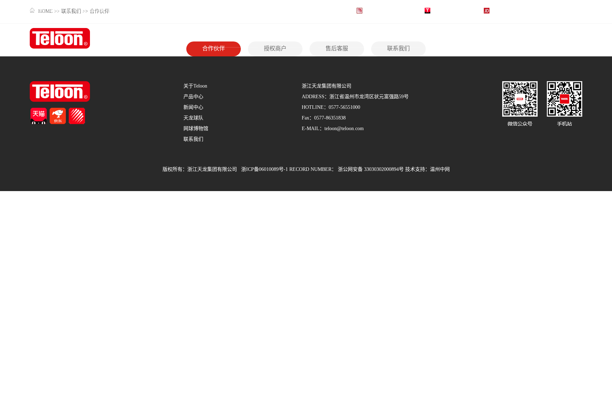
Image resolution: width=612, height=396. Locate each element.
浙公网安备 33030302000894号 (371, 169)
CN (573, 10)
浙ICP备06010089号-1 (264, 169)
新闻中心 (383, 38)
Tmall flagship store (452, 10)
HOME (218, 38)
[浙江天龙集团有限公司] (60, 39)
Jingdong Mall (505, 10)
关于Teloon (277, 38)
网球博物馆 (494, 38)
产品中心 (329, 38)
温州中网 (440, 169)
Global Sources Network (388, 10)
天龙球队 (437, 38)
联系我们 (545, 38)
